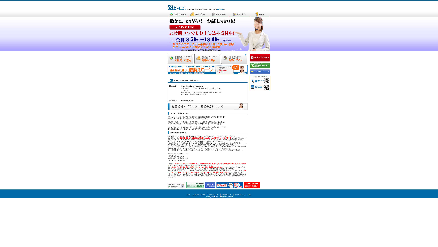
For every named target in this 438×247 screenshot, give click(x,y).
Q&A (260, 14)
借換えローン (208, 69)
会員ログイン (239, 14)
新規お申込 (180, 59)
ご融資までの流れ (178, 14)
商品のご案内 (198, 14)
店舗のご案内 (219, 14)
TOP (188, 195)
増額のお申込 (260, 65)
